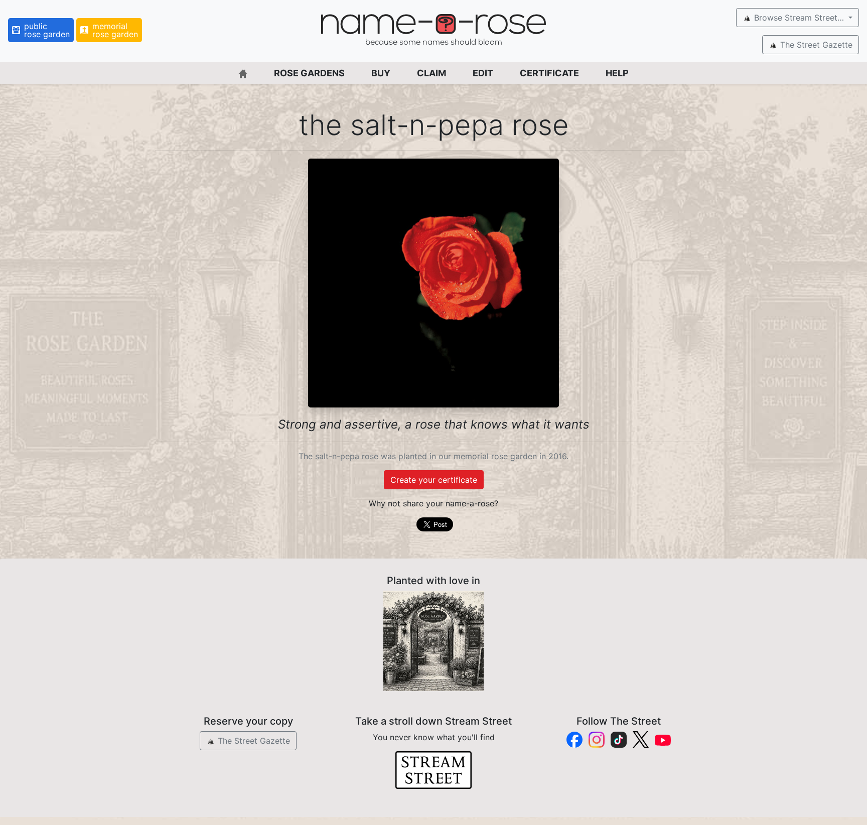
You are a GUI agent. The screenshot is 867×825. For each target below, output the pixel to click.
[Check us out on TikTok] (619, 740)
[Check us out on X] (641, 739)
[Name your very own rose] (433, 641)
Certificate (549, 73)
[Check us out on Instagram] (597, 740)
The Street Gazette (815, 45)
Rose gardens (309, 73)
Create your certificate (433, 480)
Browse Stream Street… (799, 18)
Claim (431, 73)
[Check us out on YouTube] (663, 739)
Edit (483, 73)
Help (617, 73)
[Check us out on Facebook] (574, 740)
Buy (380, 73)
